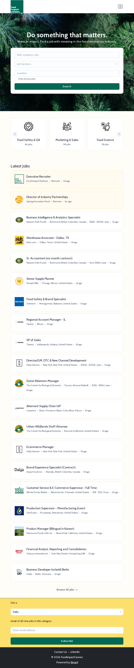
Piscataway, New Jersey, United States (59, 512)
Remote (55, 181)
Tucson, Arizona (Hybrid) (76, 385)
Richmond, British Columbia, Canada (68, 221)
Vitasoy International (37, 553)
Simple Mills (32, 283)
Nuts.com (31, 242)
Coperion (31, 410)
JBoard (74, 662)
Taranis (30, 324)
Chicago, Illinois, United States (57, 283)
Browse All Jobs (66, 589)
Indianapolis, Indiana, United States (54, 344)
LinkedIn (75, 651)
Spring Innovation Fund (38, 201)
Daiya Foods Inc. (34, 471)
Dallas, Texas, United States (54, 242)
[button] (119, 134)
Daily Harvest (33, 364)
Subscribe (67, 640)
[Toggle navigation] (120, 6)
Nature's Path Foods (36, 221)
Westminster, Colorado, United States (70, 492)
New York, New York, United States (60, 364)
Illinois (40, 324)
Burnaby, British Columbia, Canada (63, 471)
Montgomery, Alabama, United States (58, 303)
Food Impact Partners (37, 181)
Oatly (29, 574)
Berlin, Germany (43, 574)
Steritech (31, 303)
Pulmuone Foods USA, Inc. (39, 533)
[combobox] (67, 64)
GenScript (31, 512)
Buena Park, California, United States (74, 533)
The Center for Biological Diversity (43, 385)
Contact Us (60, 651)
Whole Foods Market (36, 492)
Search (67, 86)
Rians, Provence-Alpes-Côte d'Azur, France (60, 410)
